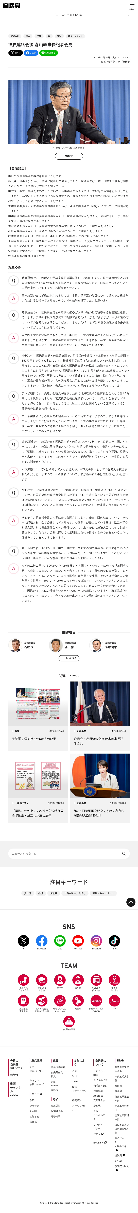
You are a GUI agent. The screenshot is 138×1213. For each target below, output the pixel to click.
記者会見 (15, 36)
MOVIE (69, 156)
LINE (60, 942)
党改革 (53, 893)
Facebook (42, 942)
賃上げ (27, 893)
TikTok (114, 942)
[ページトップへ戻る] (130, 902)
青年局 (78, 988)
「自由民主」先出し (74, 893)
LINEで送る (50, 53)
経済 (40, 893)
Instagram (96, 942)
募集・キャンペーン (103, 893)
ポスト (17, 53)
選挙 (59, 36)
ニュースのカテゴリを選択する (69, 15)
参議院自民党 (69, 1023)
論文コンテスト (75, 36)
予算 (39, 36)
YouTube (78, 942)
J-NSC (114, 1008)
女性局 (60, 988)
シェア (33, 53)
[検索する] (124, 854)
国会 (28, 36)
